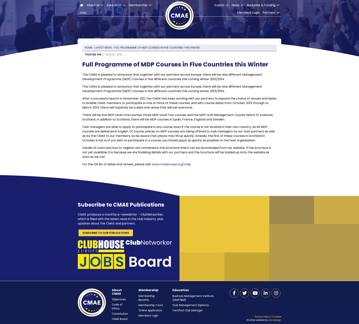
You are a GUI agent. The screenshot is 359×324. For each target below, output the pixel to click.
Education (114, 5)
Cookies (276, 316)
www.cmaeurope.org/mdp (171, 164)
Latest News (103, 47)
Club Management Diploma (190, 305)
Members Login (248, 12)
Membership (138, 5)
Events (219, 5)
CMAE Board (119, 319)
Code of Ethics (117, 306)
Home (81, 5)
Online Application (150, 310)
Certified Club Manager (187, 310)
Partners (269, 12)
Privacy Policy (262, 316)
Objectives (119, 299)
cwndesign (274, 320)
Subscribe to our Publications (105, 233)
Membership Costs (151, 305)
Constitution (120, 314)
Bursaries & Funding (261, 5)
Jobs (82, 12)
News (236, 5)
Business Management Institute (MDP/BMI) (193, 298)
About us (93, 5)
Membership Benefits (147, 298)
